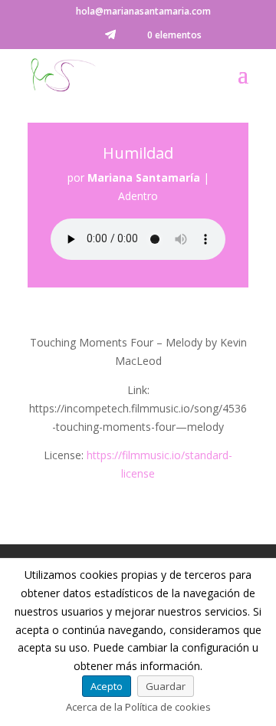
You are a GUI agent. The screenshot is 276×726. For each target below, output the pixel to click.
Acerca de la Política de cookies (138, 707)
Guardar (166, 686)
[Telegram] (110, 38)
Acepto (106, 686)
